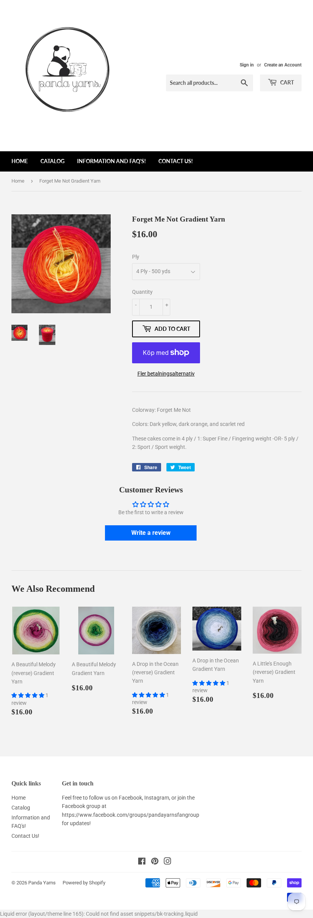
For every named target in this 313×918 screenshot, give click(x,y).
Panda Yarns (42, 883)
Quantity (142, 292)
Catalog (52, 161)
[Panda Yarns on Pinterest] (155, 862)
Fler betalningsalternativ (166, 374)
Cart (286, 82)
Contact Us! (175, 161)
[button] (28, 695)
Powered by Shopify (84, 883)
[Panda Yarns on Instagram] (167, 862)
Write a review (151, 532)
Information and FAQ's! (111, 161)
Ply (135, 257)
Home (19, 161)
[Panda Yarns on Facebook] (142, 862)
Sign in (247, 65)
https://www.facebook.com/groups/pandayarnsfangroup (130, 815)
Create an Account (283, 65)
